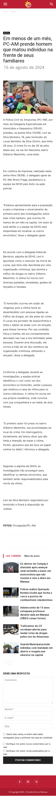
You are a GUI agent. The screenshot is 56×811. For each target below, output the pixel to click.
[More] (45, 73)
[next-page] (10, 663)
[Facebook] (16, 73)
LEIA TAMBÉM (13, 556)
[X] (23, 73)
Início (5, 11)
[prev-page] (5, 663)
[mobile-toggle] (5, 4)
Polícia (13, 11)
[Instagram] (28, 782)
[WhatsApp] (37, 73)
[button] (51, 4)
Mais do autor (32, 556)
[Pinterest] (30, 73)
